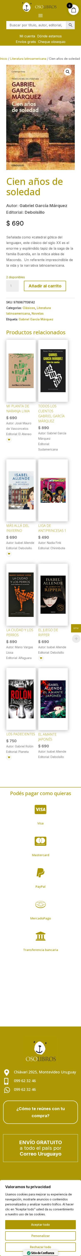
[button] (67, 72)
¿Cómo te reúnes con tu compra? (40, 1112)
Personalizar (40, 1236)
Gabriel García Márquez (36, 319)
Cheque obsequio (51, 42)
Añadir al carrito (44, 285)
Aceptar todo (40, 1224)
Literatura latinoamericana (28, 59)
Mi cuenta (27, 36)
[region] (40, 1218)
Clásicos (29, 308)
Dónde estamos (49, 36)
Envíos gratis (26, 42)
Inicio (3, 59)
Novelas (38, 313)
